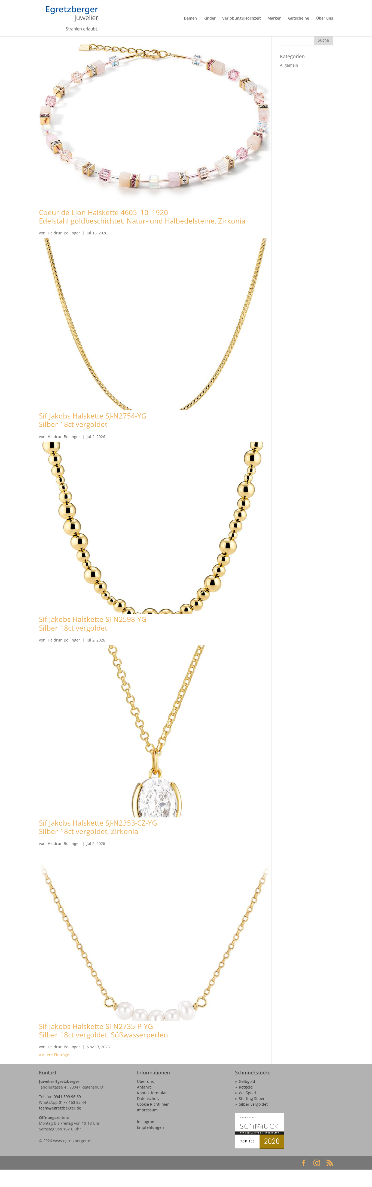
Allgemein (289, 65)
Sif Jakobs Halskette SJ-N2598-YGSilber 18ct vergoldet (93, 623)
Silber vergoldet (253, 1104)
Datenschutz (148, 1098)
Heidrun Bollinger (64, 232)
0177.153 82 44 (72, 1102)
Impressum (147, 1109)
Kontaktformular (152, 1092)
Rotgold (246, 1087)
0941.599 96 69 (67, 1096)
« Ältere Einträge (54, 1054)
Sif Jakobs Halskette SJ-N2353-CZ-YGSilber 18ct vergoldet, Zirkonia (98, 827)
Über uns (324, 18)
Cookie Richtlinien (153, 1104)
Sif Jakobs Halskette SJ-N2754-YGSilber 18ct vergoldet (93, 420)
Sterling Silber (252, 1098)
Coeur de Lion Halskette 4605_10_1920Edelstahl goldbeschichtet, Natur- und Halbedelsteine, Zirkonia (142, 216)
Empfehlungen (150, 1127)
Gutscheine (298, 18)
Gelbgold (247, 1081)
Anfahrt (144, 1087)
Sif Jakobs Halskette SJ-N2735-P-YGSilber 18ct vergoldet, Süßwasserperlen (103, 1030)
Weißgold (247, 1092)
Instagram (146, 1121)
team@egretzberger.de (60, 1108)
